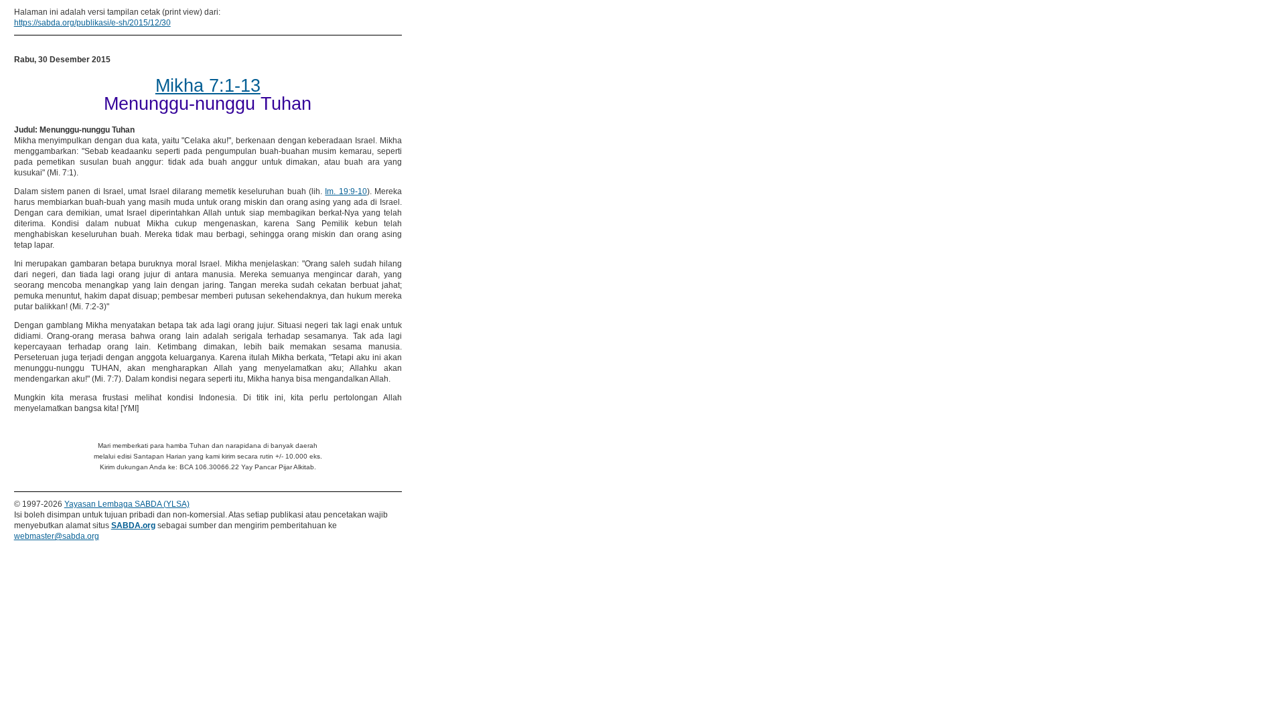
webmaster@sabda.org (56, 536)
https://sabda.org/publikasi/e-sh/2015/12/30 (92, 22)
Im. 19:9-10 (345, 191)
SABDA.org (133, 525)
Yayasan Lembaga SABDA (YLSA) (127, 504)
